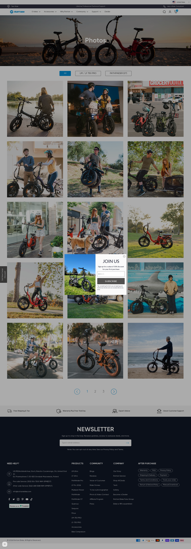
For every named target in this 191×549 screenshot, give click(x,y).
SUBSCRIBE (111, 281)
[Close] (124, 256)
